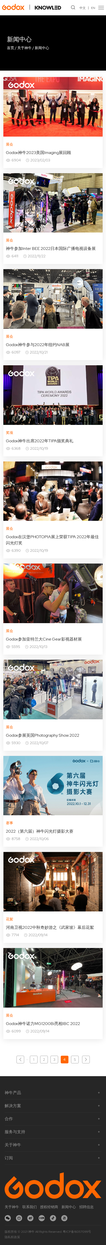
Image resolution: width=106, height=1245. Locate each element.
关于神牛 (24, 48)
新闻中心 (42, 48)
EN (93, 7)
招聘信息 (86, 1207)
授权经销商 (49, 1207)
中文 (83, 7)
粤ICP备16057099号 (77, 1232)
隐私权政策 (12, 1237)
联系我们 (29, 1207)
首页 (10, 48)
